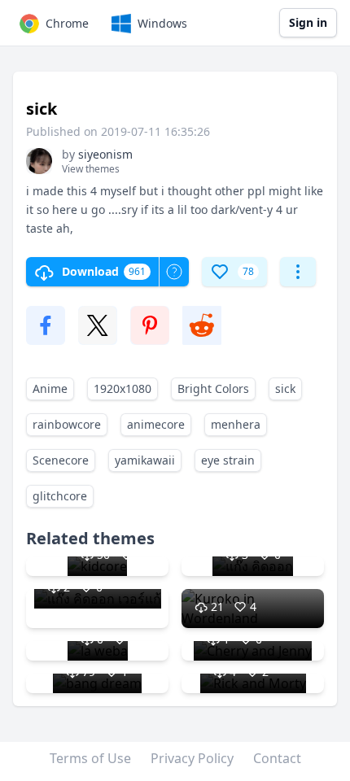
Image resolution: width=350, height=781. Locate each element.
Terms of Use (90, 758)
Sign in (308, 22)
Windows (162, 23)
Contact (277, 758)
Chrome (67, 23)
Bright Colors (213, 388)
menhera (235, 424)
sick (285, 388)
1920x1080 (122, 388)
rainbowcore (67, 424)
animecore (156, 424)
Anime (50, 388)
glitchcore (60, 496)
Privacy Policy (192, 758)
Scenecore (61, 460)
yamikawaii (145, 460)
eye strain (228, 460)
